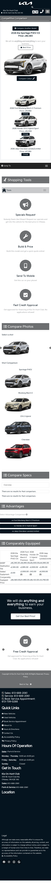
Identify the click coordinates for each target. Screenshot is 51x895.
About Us (8, 725)
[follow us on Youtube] (14, 862)
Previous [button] (3, 649)
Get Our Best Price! (25, 616)
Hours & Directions (11, 729)
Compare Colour (25, 79)
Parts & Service (14, 751)
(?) (21, 574)
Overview (8, 485)
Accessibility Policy (12, 737)
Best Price (26, 47)
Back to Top (24, 684)
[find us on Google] (19, 862)
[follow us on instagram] (9, 862)
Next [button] (47, 649)
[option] (25, 348)
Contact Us (8, 733)
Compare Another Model (26, 28)
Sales (4, 751)
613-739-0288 (10, 701)
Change (25, 114)
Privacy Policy (10, 741)
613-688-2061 (20, 693)
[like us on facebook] (4, 862)
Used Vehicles (10, 718)
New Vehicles (9, 714)
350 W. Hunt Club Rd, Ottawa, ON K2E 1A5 (11, 778)
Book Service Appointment (15, 721)
